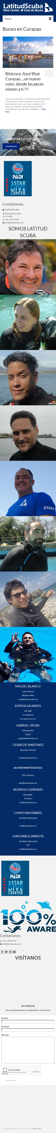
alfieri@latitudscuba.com (28, 783)
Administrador (14, 94)
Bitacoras (34, 94)
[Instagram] (10, 952)
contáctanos (11, 146)
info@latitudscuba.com (14, 222)
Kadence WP (37, 1129)
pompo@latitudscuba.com (28, 719)
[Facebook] (2, 952)
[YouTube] (14, 952)
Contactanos (10, 1080)
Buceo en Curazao (11, 117)
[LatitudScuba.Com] (28, 7)
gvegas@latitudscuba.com (28, 738)
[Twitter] (6, 952)
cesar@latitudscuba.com (28, 757)
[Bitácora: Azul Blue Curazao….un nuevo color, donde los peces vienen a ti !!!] (28, 52)
